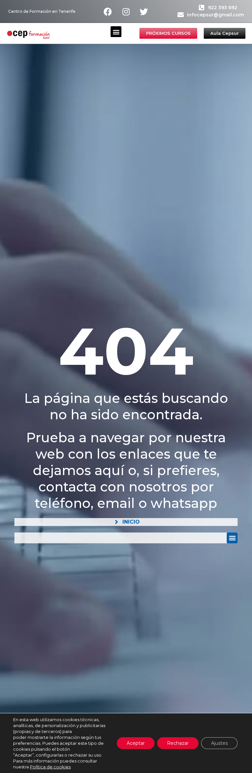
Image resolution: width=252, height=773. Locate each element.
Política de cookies (50, 766)
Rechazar (178, 743)
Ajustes (219, 743)
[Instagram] (126, 11)
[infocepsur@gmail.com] (181, 14)
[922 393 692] (202, 7)
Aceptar (136, 743)
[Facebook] (108, 11)
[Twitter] (144, 11)
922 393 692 (222, 7)
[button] (116, 31)
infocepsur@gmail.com (215, 15)
